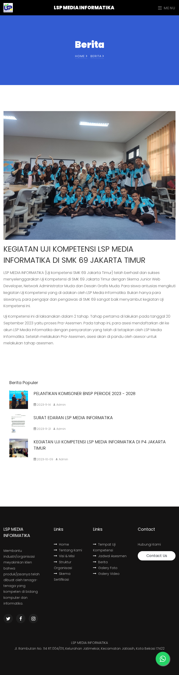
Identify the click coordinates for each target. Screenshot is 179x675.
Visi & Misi (67, 556)
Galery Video (109, 573)
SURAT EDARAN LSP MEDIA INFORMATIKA (73, 418)
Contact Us (156, 555)
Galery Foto (107, 568)
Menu (169, 8)
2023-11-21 (43, 429)
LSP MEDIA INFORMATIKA (84, 7)
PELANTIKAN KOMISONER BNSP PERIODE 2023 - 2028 (84, 393)
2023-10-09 (44, 459)
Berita (103, 562)
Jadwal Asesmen (112, 556)
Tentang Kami (70, 550)
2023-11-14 (43, 405)
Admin (61, 405)
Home (80, 56)
